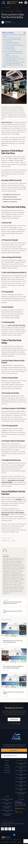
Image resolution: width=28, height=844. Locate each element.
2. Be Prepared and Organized (11, 42)
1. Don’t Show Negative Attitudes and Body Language (14, 54)
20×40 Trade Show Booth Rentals (21, 778)
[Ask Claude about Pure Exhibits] (6, 828)
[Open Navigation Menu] (25, 2)
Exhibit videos (7, 772)
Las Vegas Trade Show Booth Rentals (7, 807)
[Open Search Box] (21, 2)
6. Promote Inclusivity (9, 48)
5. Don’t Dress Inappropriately (11, 60)
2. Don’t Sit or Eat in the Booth (11, 55)
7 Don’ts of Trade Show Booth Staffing (12, 51)
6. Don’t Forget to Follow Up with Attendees (14, 61)
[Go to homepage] (3, 2)
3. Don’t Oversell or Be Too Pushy (12, 57)
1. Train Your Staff (8, 40)
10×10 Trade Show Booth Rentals (21, 764)
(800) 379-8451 (16, 723)
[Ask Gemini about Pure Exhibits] (9, 828)
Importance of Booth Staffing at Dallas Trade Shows (14, 35)
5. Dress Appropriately (10, 46)
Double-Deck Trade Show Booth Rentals (21, 793)
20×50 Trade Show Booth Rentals (21, 782)
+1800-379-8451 (12, 3)
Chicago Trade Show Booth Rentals (7, 800)
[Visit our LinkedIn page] (19, 2)
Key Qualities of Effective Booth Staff (13, 37)
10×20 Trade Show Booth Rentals (21, 767)
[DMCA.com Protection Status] (6, 837)
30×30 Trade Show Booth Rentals (21, 786)
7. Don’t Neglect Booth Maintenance (13, 63)
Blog (2, 11)
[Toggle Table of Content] (23, 33)
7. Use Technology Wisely (10, 49)
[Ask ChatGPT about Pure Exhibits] (2, 828)
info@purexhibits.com (13, 1)
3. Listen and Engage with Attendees (13, 43)
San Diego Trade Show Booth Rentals (7, 814)
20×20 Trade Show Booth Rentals (21, 771)
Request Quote (14, 719)
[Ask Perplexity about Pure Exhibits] (13, 828)
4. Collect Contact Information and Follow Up (14, 45)
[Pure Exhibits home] (16, 737)
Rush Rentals (7, 765)
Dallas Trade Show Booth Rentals (7, 803)
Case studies (7, 770)
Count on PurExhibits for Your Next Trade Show (13, 65)
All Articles (6, 7)
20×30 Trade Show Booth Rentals (21, 775)
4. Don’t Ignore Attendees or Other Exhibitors (15, 58)
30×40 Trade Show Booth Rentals (21, 789)
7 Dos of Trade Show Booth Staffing (12, 39)
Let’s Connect (21, 799)
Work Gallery (7, 767)
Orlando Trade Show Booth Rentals (7, 811)
